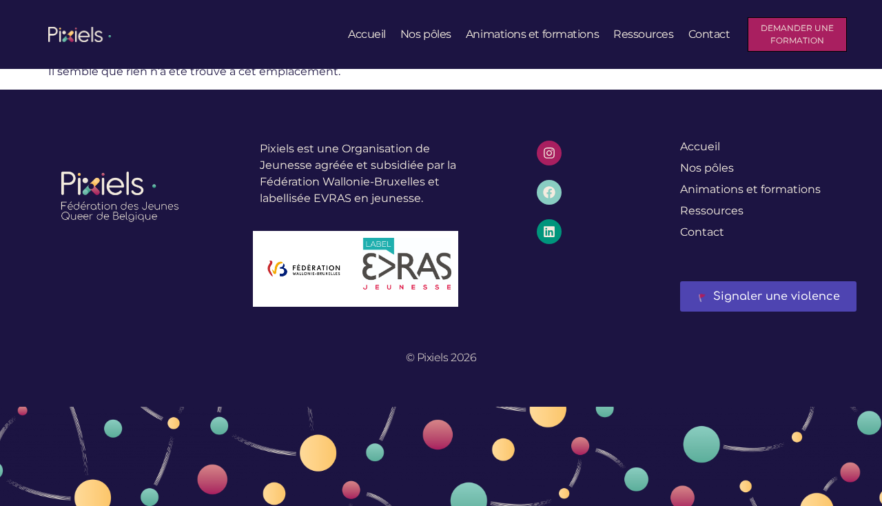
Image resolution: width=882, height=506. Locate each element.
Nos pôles (425, 34)
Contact (709, 34)
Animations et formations (532, 34)
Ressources (643, 34)
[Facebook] (549, 192)
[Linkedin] (549, 231)
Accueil (367, 34)
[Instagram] (549, 153)
